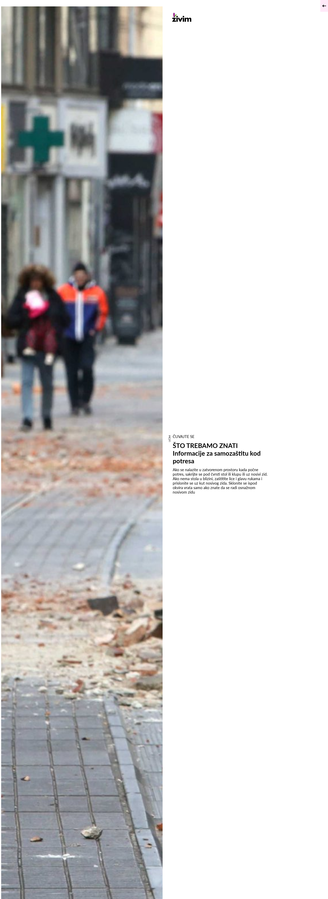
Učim (169, 438)
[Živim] (220, 17)
